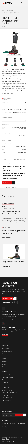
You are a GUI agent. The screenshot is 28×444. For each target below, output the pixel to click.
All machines (5, 348)
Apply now (5, 334)
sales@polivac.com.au (8, 400)
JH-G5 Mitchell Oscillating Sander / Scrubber (13, 262)
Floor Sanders (9, 10)
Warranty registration (7, 377)
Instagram (6, 427)
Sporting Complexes (8, 203)
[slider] (14, 43)
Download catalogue (8, 319)
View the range (6, 237)
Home (3, 10)
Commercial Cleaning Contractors (12, 211)
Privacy (3, 438)
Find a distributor (6, 374)
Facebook (22, 423)
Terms (7, 438)
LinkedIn (14, 423)
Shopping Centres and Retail (10, 214)
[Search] (21, 3)
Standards (4, 367)
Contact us (5, 382)
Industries (4, 361)
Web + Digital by (6, 441)
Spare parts (5, 353)
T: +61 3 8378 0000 (7, 395)
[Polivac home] (7, 3)
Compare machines (7, 351)
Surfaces (4, 364)
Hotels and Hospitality (8, 208)
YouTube (6, 423)
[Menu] (24, 3)
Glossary (4, 380)
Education (5, 206)
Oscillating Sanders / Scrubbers (10, 12)
